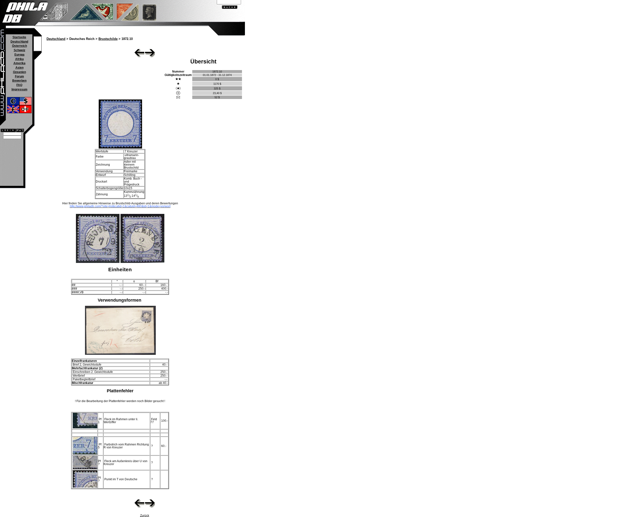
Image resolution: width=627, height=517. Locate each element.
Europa (19, 54)
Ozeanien (19, 72)
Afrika (19, 59)
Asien (19, 67)
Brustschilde (108, 39)
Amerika (19, 63)
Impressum (19, 89)
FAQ (19, 85)
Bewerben (19, 80)
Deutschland (19, 41)
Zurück (144, 515)
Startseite (19, 37)
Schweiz (19, 50)
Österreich (19, 45)
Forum (19, 76)
